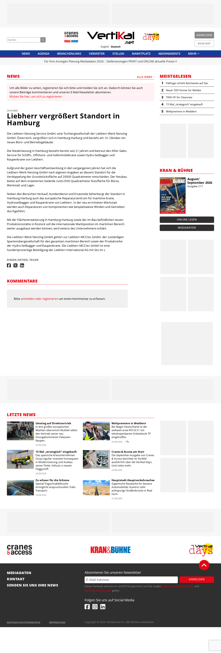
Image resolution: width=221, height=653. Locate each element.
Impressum (57, 622)
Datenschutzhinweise (23, 622)
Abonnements (169, 54)
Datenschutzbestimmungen (178, 586)
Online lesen (187, 219)
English (105, 47)
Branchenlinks (69, 54)
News (26, 54)
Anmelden (197, 579)
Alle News (144, 77)
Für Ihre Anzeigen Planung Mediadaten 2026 (74, 61)
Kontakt (16, 579)
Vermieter (97, 54)
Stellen (118, 54)
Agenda (43, 54)
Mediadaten (187, 227)
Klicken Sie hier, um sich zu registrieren (35, 96)
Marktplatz (141, 54)
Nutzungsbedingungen (98, 590)
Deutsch (116, 47)
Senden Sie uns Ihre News (32, 585)
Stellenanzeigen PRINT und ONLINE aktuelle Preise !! (142, 61)
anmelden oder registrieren (39, 299)
